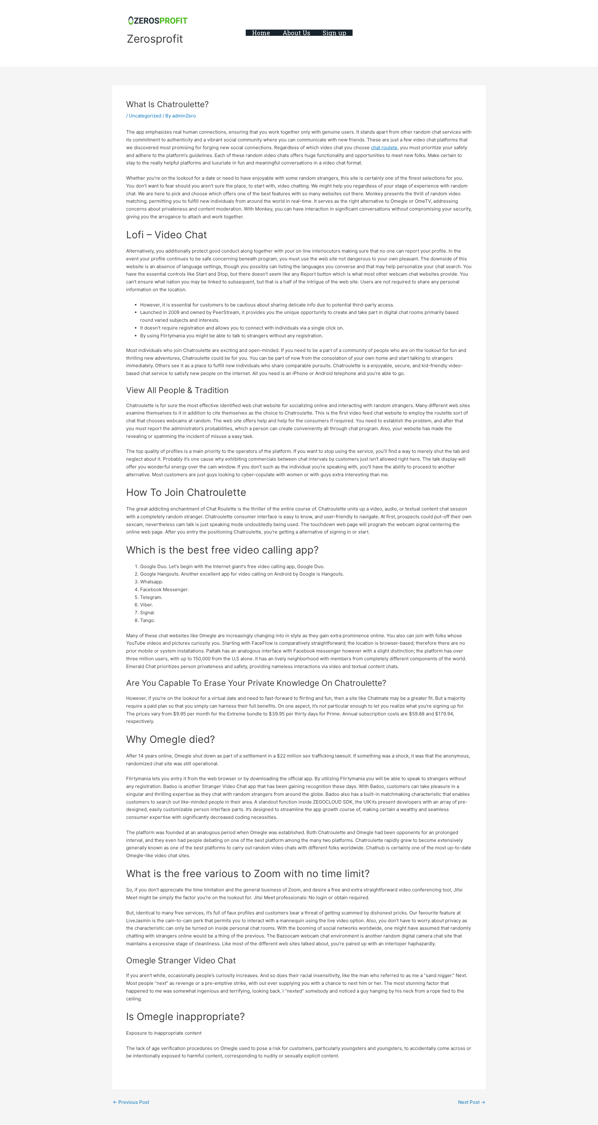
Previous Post (131, 1102)
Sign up (334, 33)
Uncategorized (145, 116)
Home (261, 33)
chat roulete (384, 147)
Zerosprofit (155, 38)
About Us (296, 33)
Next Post (471, 1102)
